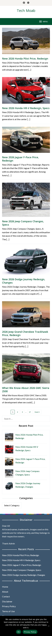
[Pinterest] (24, 3)
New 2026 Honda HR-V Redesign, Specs (26, 108)
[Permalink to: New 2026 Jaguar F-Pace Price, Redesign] (26, 140)
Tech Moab (26, 10)
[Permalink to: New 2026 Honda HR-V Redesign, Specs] (26, 91)
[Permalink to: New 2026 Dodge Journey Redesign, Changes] (26, 262)
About (5, 591)
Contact (6, 596)
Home (5, 586)
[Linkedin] (28, 3)
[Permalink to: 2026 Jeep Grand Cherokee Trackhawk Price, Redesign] (26, 315)
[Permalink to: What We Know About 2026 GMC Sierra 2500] (26, 369)
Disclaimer (7, 601)
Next (36, 412)
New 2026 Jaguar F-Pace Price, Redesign (21, 565)
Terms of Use (8, 611)
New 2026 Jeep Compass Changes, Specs (21, 570)
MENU (45, 21)
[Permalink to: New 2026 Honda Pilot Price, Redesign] (26, 42)
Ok (18, 632)
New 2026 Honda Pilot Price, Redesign (25, 58)
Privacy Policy (9, 606)
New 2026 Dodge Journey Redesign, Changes (23, 575)
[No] (48, 626)
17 (30, 412)
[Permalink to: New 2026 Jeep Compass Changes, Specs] (26, 200)
